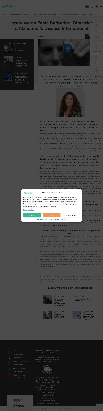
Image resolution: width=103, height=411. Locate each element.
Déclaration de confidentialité (58, 219)
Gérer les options (70, 215)
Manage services (28, 210)
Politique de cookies (42, 219)
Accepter (32, 215)
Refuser (51, 215)
